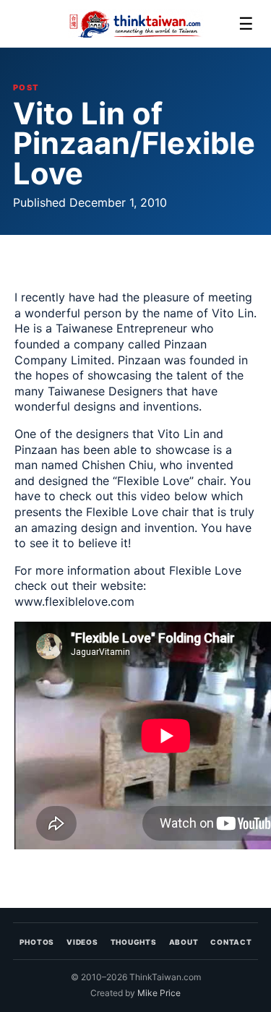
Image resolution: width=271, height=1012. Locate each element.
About (184, 942)
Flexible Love (153, 480)
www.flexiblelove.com (74, 601)
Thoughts (134, 942)
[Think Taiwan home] (136, 23)
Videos (82, 942)
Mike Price (159, 992)
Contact (230, 942)
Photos (37, 942)
